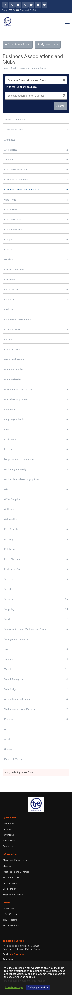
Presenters (8, 829)
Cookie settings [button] (14, 987)
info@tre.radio (17, 954)
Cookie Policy (9, 889)
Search (60, 106)
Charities (7, 866)
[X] (12, 5)
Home (6, 68)
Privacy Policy (10, 883)
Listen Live (8, 908)
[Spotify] (44, 5)
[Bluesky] (31, 5)
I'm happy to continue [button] (38, 987)
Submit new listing (18, 44)
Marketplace (9, 840)
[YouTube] (18, 5)
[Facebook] (5, 5)
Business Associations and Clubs (28, 68)
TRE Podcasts (10, 920)
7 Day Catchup (10, 914)
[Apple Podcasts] (38, 5)
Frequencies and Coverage (16, 872)
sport (23, 87)
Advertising (8, 835)
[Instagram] (25, 5)
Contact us (8, 846)
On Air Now (8, 823)
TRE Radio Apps (11, 925)
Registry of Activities (13, 894)
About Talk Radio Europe (15, 860)
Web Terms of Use (12, 877)
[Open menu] (67, 22)
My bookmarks (49, 44)
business (32, 87)
